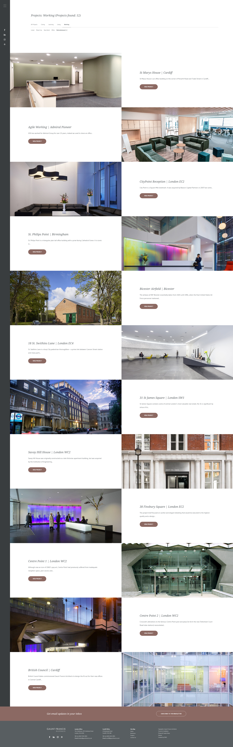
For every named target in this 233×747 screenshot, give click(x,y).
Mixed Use (39, 30)
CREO (165, 737)
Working (66, 24)
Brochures (133, 733)
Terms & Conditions (163, 731)
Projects (132, 735)
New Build (47, 30)
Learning (51, 24)
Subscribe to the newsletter (171, 714)
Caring (43, 24)
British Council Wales (36, 676)
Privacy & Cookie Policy (164, 733)
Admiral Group (48, 133)
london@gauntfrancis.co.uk (85, 738)
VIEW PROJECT (148, 87)
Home (131, 731)
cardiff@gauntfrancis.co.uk (112, 738)
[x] (66, 30)
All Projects (34, 24)
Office (53, 30)
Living (59, 24)
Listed (32, 30)
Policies (160, 735)
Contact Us (133, 737)
